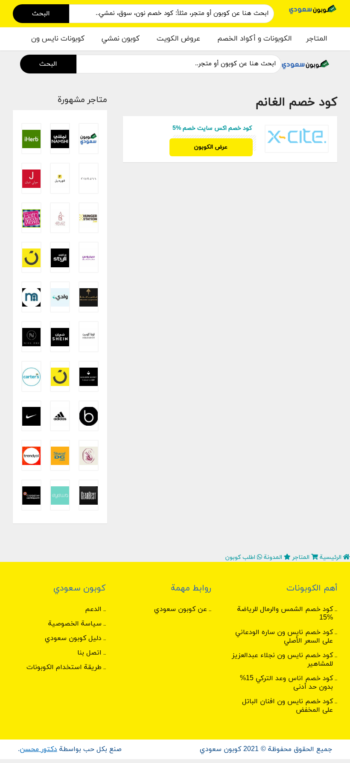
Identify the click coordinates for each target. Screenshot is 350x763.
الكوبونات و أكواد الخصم (254, 39)
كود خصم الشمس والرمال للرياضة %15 (285, 614)
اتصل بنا (89, 653)
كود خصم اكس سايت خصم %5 (212, 128)
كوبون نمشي (121, 39)
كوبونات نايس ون (58, 39)
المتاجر (316, 39)
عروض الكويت (178, 39)
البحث (41, 13)
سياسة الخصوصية (75, 624)
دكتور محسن (38, 749)
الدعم (93, 609)
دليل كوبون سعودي (73, 638)
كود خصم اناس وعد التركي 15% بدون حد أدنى (286, 683)
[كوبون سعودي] (313, 9)
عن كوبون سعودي (180, 609)
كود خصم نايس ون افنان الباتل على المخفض (287, 706)
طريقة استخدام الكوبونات (64, 667)
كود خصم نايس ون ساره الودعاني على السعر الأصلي (284, 637)
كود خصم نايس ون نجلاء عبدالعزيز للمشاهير (282, 660)
